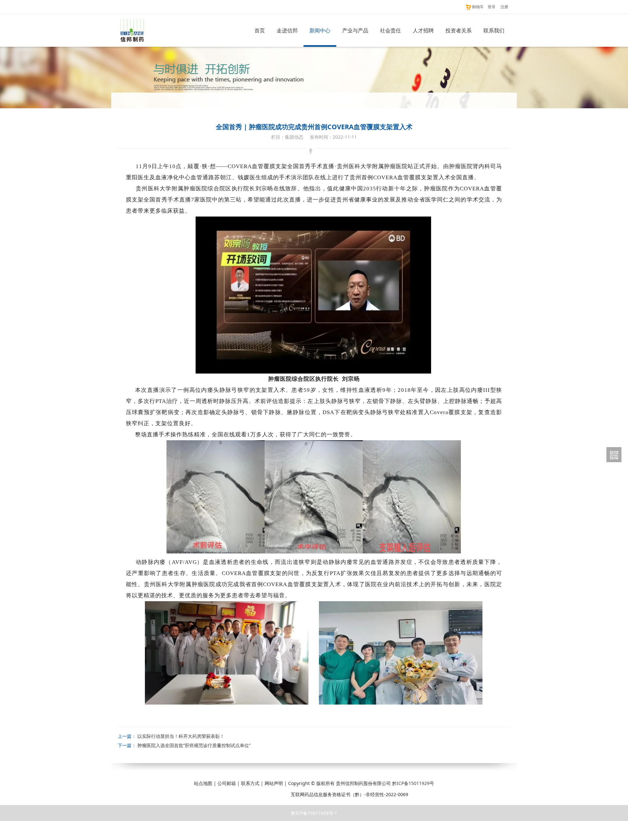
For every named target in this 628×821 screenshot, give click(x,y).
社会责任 (390, 30)
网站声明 (274, 783)
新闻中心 (319, 30)
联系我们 (493, 30)
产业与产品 (355, 30)
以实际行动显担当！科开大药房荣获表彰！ (180, 736)
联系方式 (250, 783)
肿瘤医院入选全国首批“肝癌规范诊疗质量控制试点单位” (194, 745)
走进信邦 (287, 30)
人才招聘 (423, 30)
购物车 (478, 6)
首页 (259, 30)
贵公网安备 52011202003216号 (253, 794)
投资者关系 (458, 30)
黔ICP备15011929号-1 (314, 813)
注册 (504, 6)
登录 (492, 6)
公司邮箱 (227, 783)
